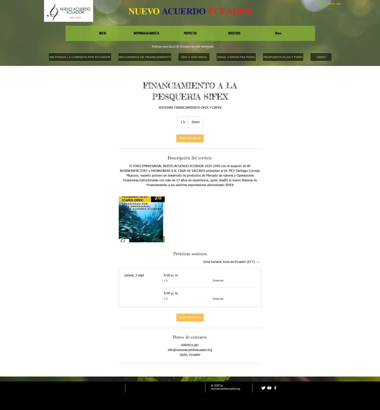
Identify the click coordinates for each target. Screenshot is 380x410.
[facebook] (275, 387)
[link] (190, 138)
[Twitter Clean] (263, 387)
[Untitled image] (142, 219)
